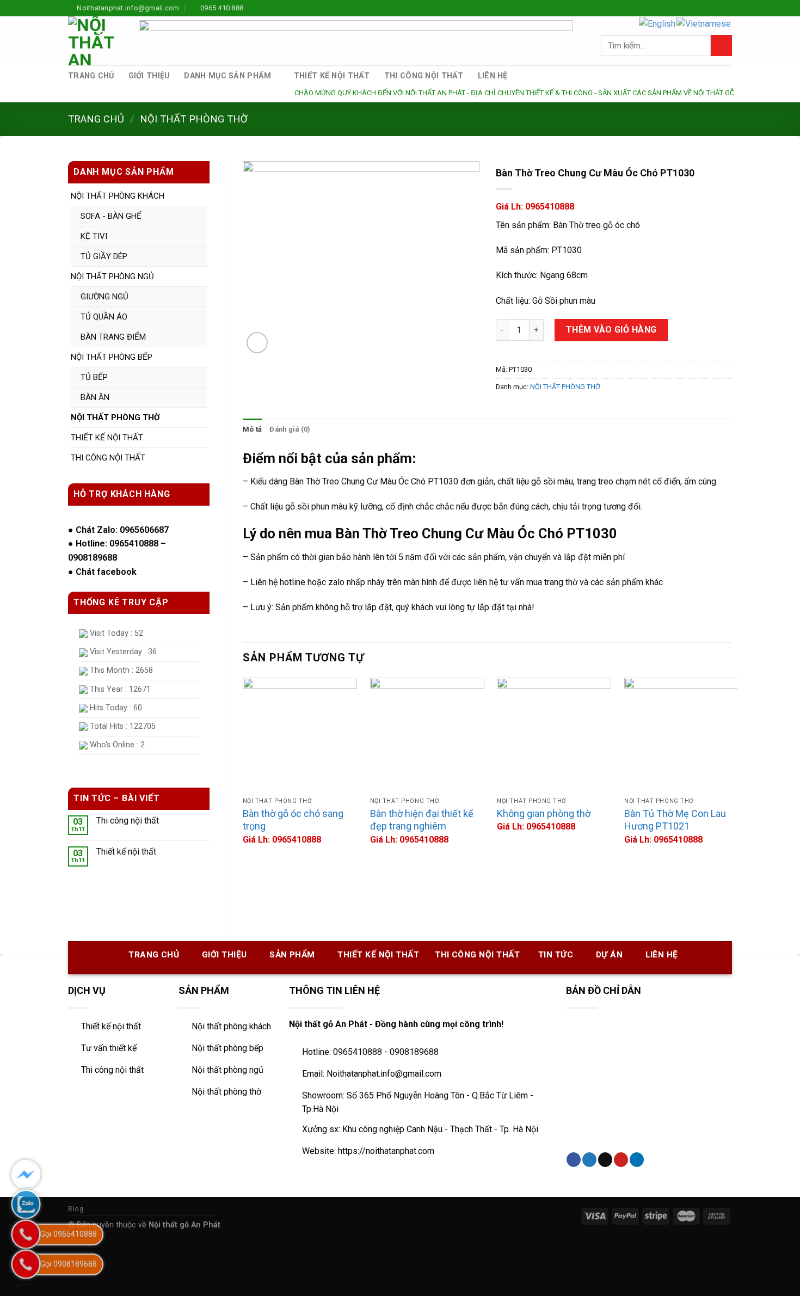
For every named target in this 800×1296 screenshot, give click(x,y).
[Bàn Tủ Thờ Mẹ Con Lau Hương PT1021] (681, 735)
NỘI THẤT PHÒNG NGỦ (112, 276)
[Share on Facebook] (574, 1159)
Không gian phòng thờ (543, 813)
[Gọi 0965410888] (26, 1234)
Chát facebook (106, 572)
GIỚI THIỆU (149, 76)
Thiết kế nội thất (126, 851)
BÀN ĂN (95, 397)
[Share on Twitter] (589, 1159)
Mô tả (252, 429)
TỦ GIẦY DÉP (104, 256)
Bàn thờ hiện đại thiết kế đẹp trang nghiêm (421, 820)
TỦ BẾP (94, 377)
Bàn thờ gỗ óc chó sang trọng (293, 820)
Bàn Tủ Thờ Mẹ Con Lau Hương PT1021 (675, 820)
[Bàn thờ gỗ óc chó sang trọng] (300, 735)
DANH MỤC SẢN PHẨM (227, 76)
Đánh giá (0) (289, 429)
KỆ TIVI (94, 236)
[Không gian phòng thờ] (554, 735)
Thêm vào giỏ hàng (611, 329)
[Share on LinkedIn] (637, 1159)
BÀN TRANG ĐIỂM (113, 337)
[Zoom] (257, 342)
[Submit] (721, 45)
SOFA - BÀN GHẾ (111, 216)
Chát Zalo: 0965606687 (122, 530)
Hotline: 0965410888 (117, 543)
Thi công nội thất (127, 820)
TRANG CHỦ (91, 76)
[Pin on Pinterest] (621, 1159)
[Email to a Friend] (605, 1159)
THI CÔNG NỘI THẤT (424, 76)
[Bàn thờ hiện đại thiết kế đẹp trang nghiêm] (427, 735)
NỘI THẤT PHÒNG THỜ (194, 119)
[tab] (252, 429)
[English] (657, 23)
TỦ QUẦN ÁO (104, 317)
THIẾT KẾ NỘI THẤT (332, 76)
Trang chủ (96, 119)
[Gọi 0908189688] (26, 1264)
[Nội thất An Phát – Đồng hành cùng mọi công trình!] (95, 40)
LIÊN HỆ (493, 76)
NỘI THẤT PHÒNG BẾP (111, 357)
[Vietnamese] (704, 23)
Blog (75, 1209)
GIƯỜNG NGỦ (104, 297)
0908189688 (92, 557)
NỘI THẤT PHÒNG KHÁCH (117, 196)
